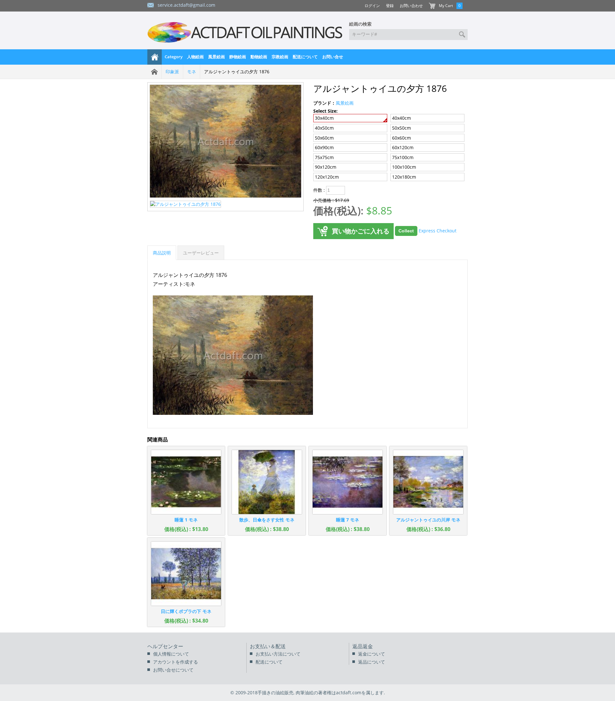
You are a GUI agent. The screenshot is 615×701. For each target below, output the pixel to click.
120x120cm (327, 177)
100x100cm (404, 167)
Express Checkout (437, 230)
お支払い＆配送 (268, 646)
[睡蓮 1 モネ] (186, 482)
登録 (390, 5)
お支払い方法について (278, 654)
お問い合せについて (173, 670)
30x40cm (324, 118)
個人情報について (171, 654)
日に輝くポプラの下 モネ (186, 611)
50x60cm (324, 138)
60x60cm (401, 138)
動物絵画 (258, 57)
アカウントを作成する (175, 662)
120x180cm (404, 177)
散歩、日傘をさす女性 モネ (266, 520)
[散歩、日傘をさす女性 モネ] (267, 482)
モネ (191, 71)
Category (174, 57)
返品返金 (362, 646)
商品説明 (162, 253)
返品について (371, 662)
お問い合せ (332, 57)
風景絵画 (216, 57)
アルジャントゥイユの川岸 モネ (428, 520)
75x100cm (403, 157)
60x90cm (324, 147)
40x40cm (401, 118)
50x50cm (401, 128)
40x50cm (324, 128)
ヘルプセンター (165, 646)
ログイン (372, 5)
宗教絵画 (280, 57)
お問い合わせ (411, 5)
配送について (305, 57)
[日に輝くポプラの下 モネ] (186, 574)
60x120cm (403, 147)
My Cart (446, 5)
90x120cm (325, 167)
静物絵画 (237, 57)
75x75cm (324, 157)
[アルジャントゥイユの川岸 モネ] (428, 482)
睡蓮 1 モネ (186, 520)
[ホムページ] (155, 57)
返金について (371, 654)
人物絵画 (195, 57)
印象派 (172, 71)
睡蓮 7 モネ (347, 520)
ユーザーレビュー (201, 253)
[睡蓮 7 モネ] (347, 482)
